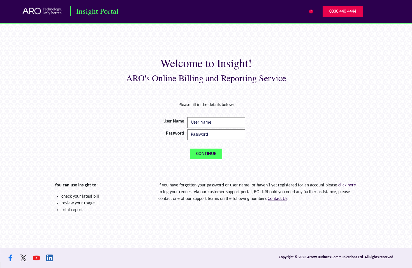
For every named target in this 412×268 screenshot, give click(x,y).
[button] (343, 11)
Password (175, 133)
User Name (173, 121)
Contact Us (277, 199)
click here (347, 185)
